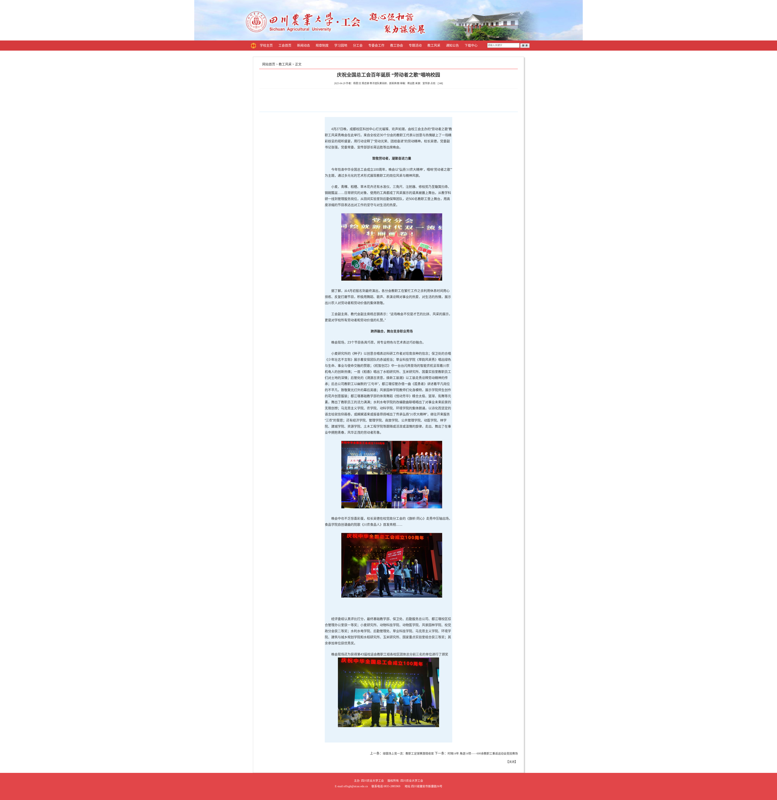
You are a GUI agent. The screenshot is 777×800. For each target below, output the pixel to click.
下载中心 (471, 45)
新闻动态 (303, 45)
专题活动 (415, 45)
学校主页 (266, 45)
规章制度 (322, 45)
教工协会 (396, 45)
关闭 (512, 761)
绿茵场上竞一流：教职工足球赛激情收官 (408, 753)
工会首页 (284, 45)
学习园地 (340, 45)
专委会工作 (376, 45)
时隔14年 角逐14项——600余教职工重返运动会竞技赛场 (483, 753)
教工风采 (433, 45)
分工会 (358, 45)
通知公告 (452, 45)
